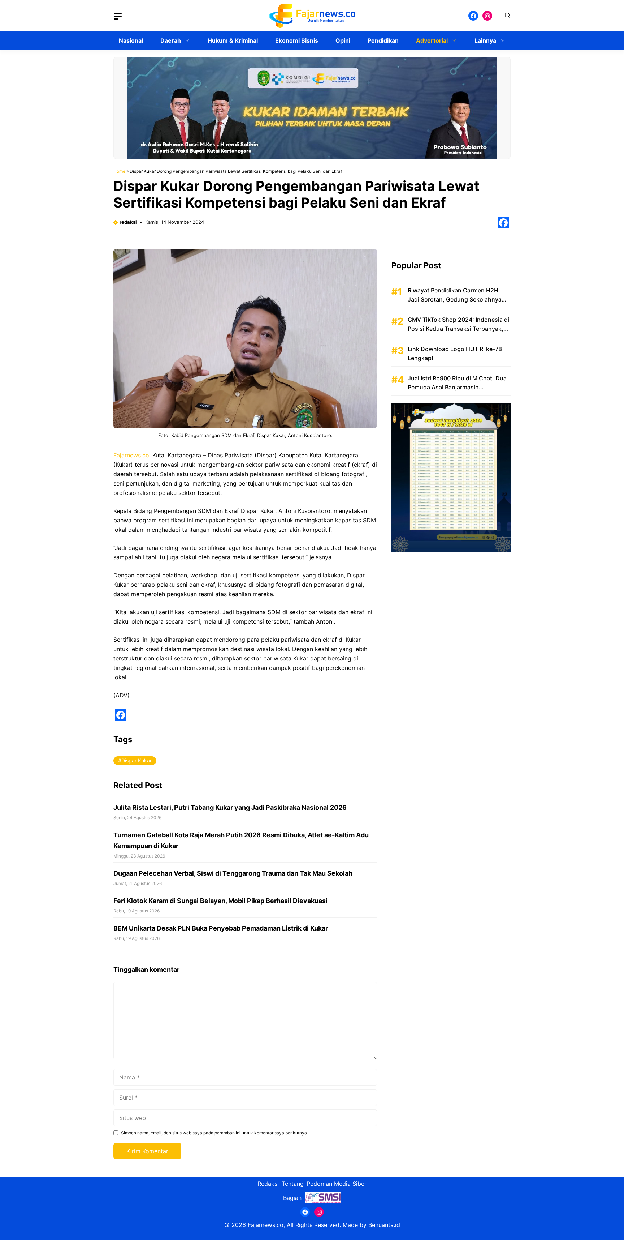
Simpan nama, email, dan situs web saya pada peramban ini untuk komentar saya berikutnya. (214, 1133)
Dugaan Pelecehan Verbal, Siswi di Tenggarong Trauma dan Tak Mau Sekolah (232, 873)
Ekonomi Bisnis (296, 40)
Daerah (170, 40)
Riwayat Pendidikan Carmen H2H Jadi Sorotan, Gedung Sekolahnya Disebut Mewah (455, 299)
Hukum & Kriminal (233, 40)
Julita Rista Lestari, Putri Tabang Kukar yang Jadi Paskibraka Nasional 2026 (230, 807)
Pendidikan (383, 40)
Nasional (131, 40)
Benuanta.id (384, 1224)
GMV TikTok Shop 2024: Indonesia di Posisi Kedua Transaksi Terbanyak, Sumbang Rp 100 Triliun (458, 328)
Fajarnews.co (131, 455)
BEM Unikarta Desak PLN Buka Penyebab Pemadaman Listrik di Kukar (220, 928)
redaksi (128, 222)
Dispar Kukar (136, 760)
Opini (342, 40)
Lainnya (485, 40)
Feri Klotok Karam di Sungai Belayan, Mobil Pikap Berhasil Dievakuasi (220, 901)
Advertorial (432, 40)
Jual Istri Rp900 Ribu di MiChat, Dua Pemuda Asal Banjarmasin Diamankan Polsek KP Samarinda (457, 387)
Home (119, 171)
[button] (508, 15)
